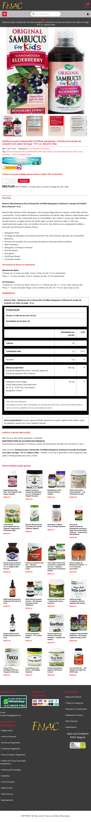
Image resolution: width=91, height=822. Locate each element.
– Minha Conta (6, 788)
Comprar (23, 181)
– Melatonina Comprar (73, 715)
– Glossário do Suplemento (75, 709)
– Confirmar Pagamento (10, 749)
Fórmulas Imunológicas (41, 149)
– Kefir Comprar (71, 721)
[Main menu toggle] (4, 14)
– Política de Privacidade (10, 770)
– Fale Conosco (6, 794)
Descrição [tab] (6, 198)
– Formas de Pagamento (10, 743)
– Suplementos (70, 727)
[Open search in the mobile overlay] (45, 14)
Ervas (30, 149)
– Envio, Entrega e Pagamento (12, 755)
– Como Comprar (7, 782)
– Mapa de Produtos (72, 697)
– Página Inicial (6, 730)
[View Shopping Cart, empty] (86, 5)
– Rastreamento (6, 800)
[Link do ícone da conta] (88, 14)
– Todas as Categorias (73, 703)
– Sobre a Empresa (8, 736)
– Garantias (4, 776)
